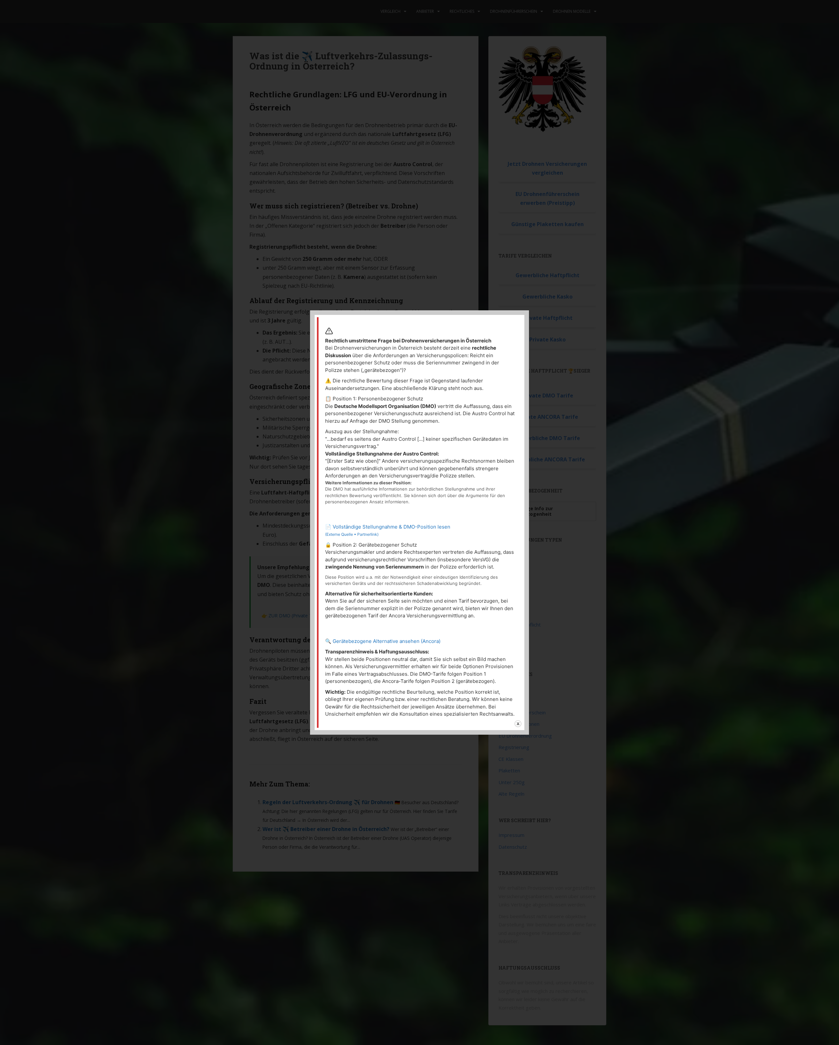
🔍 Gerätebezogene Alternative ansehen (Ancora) (382, 641)
